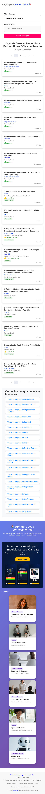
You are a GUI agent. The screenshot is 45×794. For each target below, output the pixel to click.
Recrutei (15, 790)
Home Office (17, 780)
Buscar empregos (22, 36)
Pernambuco (15, 787)
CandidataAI (8, 780)
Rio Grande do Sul (27, 787)
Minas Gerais (22, 783)
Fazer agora (22, 559)
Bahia (36, 783)
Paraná (30, 783)
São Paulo (26, 780)
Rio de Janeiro (11, 783)
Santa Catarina (36, 780)
